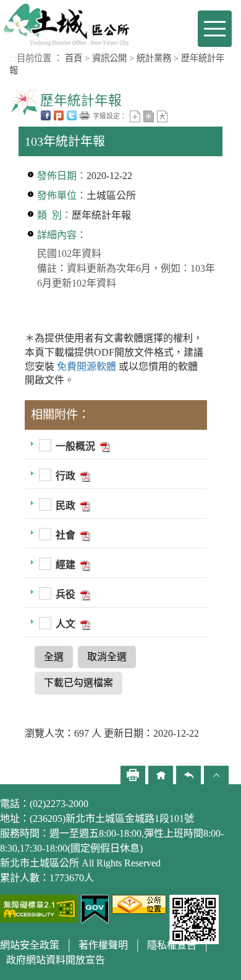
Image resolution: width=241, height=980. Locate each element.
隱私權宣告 (172, 945)
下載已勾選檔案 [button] (78, 682)
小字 (135, 116)
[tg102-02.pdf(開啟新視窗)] (84, 476)
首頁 (73, 58)
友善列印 (85, 115)
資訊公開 (109, 58)
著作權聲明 (103, 945)
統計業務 (154, 58)
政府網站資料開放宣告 (55, 960)
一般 (148, 116)
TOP (216, 775)
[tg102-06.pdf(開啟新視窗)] (84, 594)
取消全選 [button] (107, 656)
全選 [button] (54, 656)
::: (13, 58)
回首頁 (160, 775)
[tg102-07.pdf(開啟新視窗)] (84, 624)
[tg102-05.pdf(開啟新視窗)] (84, 564)
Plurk (59, 115)
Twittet (72, 115)
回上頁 (188, 775)
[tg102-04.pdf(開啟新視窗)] (84, 535)
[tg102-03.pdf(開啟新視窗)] (84, 505)
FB (46, 115)
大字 (162, 116)
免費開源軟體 (88, 366)
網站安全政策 (29, 945)
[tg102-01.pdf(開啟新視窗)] (104, 446)
